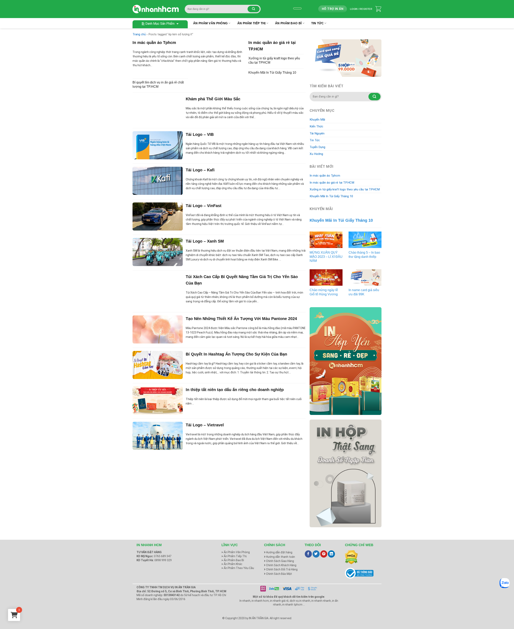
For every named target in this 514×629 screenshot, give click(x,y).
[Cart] (378, 9)
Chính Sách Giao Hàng (279, 561)
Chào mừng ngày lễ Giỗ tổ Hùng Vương (324, 292)
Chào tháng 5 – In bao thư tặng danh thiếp (364, 254)
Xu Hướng (316, 154)
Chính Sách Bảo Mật (278, 573)
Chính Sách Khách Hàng (280, 565)
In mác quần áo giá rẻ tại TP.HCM (332, 182)
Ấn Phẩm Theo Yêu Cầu (237, 568)
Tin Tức (315, 140)
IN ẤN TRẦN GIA (258, 618)
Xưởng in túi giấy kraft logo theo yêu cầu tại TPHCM (345, 189)
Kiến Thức (316, 126)
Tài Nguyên (317, 133)
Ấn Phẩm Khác (231, 564)
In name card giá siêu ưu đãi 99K (364, 292)
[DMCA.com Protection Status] (351, 557)
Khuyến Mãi (317, 119)
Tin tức (317, 23)
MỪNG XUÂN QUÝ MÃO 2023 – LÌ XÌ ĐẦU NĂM (326, 257)
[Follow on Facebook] (308, 554)
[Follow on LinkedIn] (331, 554)
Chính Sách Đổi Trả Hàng (281, 569)
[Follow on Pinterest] (323, 554)
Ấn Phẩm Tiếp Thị (251, 23)
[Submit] (254, 9)
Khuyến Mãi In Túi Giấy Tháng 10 (331, 196)
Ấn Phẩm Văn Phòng (210, 23)
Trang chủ (139, 34)
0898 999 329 (163, 560)
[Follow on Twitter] (316, 554)
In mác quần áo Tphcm (325, 175)
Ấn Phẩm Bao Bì (288, 23)
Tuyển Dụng (317, 147)
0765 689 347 (162, 556)
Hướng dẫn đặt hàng (278, 552)
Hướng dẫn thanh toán (280, 556)
